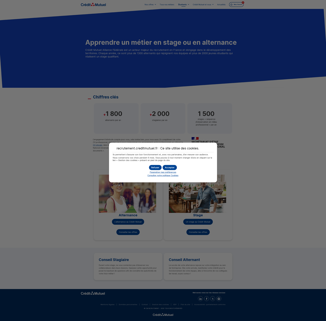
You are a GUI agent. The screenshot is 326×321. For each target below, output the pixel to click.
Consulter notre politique (162, 175)
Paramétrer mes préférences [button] (163, 172)
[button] (170, 167)
